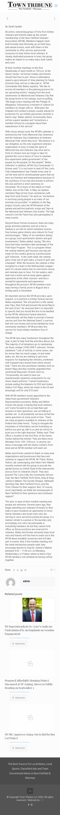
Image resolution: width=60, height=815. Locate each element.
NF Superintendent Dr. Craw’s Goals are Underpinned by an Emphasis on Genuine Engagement (29, 630)
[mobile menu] (56, 5)
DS (42, 800)
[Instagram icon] (31, 804)
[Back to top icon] (30, 791)
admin (26, 581)
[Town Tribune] (30, 5)
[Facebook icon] (28, 804)
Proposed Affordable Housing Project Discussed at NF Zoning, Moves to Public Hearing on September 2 (29, 684)
